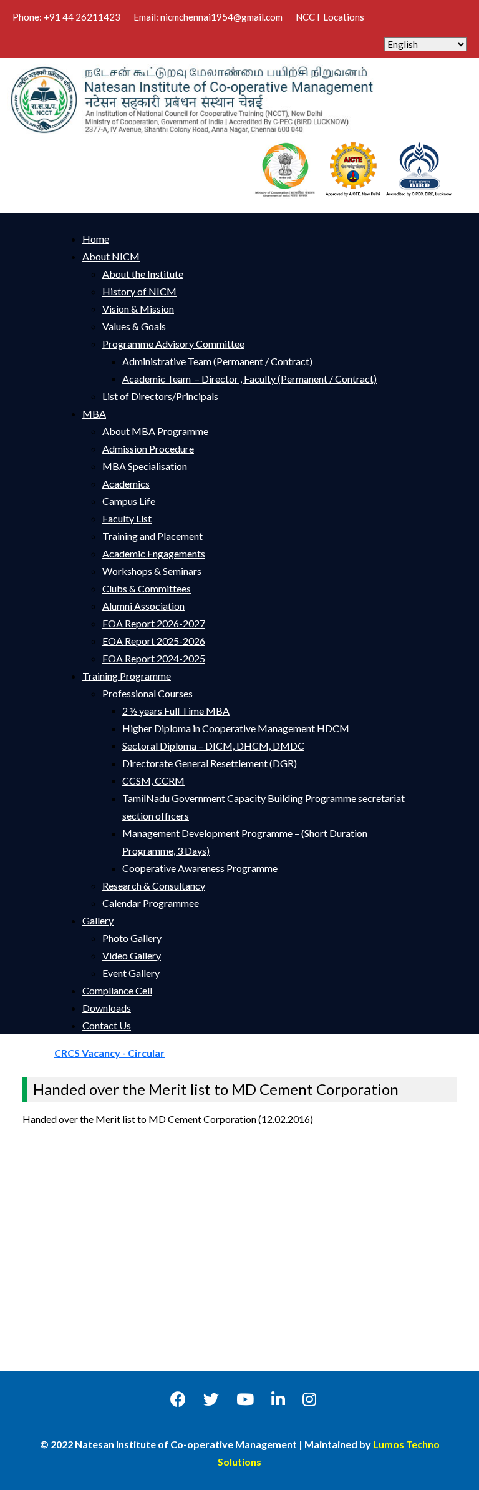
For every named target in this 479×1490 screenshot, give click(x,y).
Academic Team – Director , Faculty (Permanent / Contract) (249, 379)
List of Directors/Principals (160, 396)
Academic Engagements (153, 553)
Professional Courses (147, 693)
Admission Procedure (148, 448)
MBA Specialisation (144, 466)
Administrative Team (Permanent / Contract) (217, 361)
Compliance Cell (117, 990)
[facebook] (178, 1399)
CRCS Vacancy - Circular (125, 1053)
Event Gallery (131, 973)
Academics (126, 483)
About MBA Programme (155, 431)
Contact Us (106, 1025)
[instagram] (309, 1399)
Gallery (98, 920)
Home (95, 239)
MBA (94, 413)
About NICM (111, 256)
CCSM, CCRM (153, 781)
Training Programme (126, 676)
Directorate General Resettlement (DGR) (209, 763)
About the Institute (142, 274)
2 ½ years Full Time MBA (176, 711)
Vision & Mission (138, 309)
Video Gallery (131, 955)
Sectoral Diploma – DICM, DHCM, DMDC (213, 746)
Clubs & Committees (146, 588)
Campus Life (128, 501)
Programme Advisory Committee (173, 344)
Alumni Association (143, 606)
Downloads (106, 1008)
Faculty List (127, 518)
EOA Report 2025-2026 (153, 641)
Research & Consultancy (153, 885)
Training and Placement (152, 536)
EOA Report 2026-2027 (153, 623)
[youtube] (245, 1399)
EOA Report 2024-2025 (153, 658)
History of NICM (139, 291)
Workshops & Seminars (151, 571)
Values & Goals (134, 326)
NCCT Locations (330, 16)
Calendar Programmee (150, 903)
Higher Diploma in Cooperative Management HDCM (235, 728)
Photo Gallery (132, 938)
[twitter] (211, 1399)
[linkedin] (278, 1399)
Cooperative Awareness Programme (200, 868)
